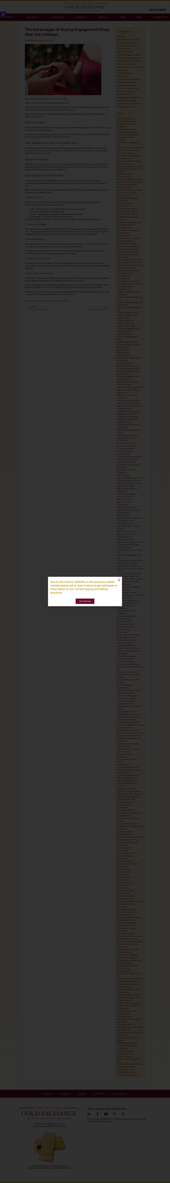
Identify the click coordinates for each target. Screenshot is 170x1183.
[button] (119, 580)
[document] (85, 591)
